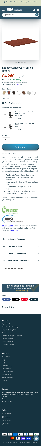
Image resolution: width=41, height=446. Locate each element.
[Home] (14, 10)
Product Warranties (8, 372)
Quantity (4, 136)
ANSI (4, 226)
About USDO (6, 357)
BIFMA (10, 226)
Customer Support (8, 344)
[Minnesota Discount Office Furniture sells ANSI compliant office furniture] (13, 222)
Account (34, 10)
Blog (3, 360)
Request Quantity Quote (9, 330)
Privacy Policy (6, 374)
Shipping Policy (7, 366)
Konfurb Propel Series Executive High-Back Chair (24, 112)
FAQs (3, 363)
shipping (10, 82)
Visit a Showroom (8, 342)
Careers (4, 380)
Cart (38, 10)
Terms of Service (7, 377)
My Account (6, 324)
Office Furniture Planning (10, 327)
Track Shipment (7, 333)
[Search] (37, 14)
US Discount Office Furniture (16, 442)
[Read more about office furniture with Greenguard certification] (13, 213)
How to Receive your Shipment (12, 336)
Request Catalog (7, 339)
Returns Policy (6, 369)
